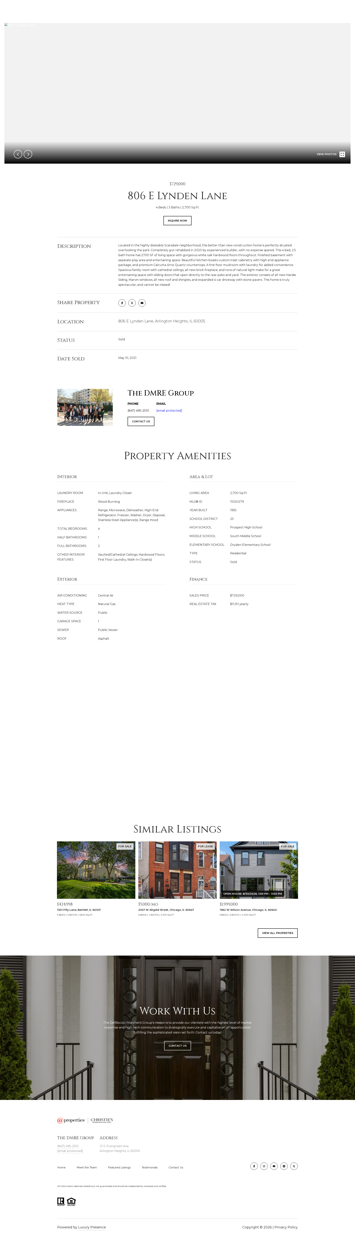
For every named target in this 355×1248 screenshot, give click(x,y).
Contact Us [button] (178, 1045)
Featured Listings (119, 1167)
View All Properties (277, 933)
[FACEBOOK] (254, 1166)
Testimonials (150, 1167)
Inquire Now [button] (177, 220)
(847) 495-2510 (68, 1146)
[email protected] (169, 410)
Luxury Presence (92, 1227)
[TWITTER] (294, 1166)
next (28, 154)
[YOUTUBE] (274, 1166)
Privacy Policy (286, 1227)
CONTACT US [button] (141, 421)
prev (18, 154)
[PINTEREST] (284, 1166)
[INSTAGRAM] (264, 1166)
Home (61, 1167)
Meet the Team (87, 1167)
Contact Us (176, 1167)
